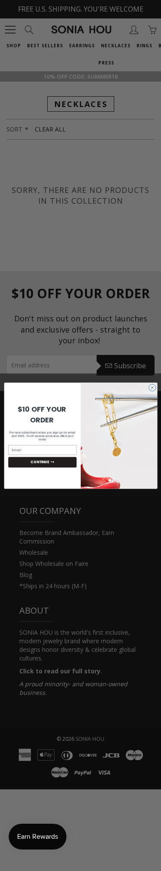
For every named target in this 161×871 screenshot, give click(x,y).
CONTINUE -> (42, 461)
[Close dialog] (152, 387)
